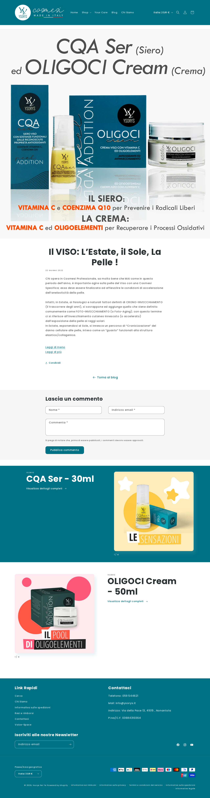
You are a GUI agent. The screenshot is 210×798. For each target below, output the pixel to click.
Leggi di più (53, 352)
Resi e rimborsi (24, 713)
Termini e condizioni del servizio (146, 785)
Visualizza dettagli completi (44, 488)
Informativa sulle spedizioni (32, 707)
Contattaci (22, 719)
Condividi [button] (55, 362)
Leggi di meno (55, 347)
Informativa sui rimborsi (83, 785)
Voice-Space (23, 724)
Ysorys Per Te (39, 785)
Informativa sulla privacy (112, 785)
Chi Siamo (21, 701)
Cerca (19, 696)
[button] (86, 12)
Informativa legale (185, 788)
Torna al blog (107, 377)
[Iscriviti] (70, 744)
